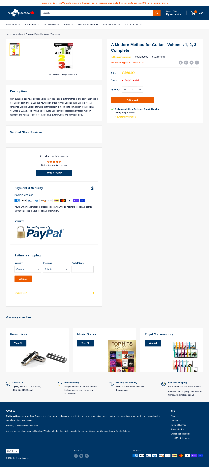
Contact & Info (131, 24)
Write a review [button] (54, 173)
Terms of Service (178, 425)
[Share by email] (197, 62)
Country (19, 263)
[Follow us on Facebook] (76, 456)
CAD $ (10, 451)
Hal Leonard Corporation (121, 57)
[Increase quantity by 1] (140, 89)
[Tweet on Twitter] (192, 62)
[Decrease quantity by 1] (125, 89)
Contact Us (176, 420)
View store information (125, 117)
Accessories (50, 24)
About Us (175, 416)
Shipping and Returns (181, 434)
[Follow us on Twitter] (81, 456)
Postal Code (78, 263)
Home (8, 34)
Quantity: (115, 89)
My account (172, 14)
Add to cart (132, 100)
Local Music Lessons (180, 438)
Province (47, 263)
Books (67, 24)
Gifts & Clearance (86, 24)
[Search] (157, 13)
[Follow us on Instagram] (87, 456)
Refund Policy (20, 293)
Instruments (30, 24)
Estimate (23, 279)
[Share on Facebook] (181, 62)
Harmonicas (11, 24)
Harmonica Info (110, 24)
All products (18, 34)
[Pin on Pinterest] (186, 62)
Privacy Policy (177, 429)
